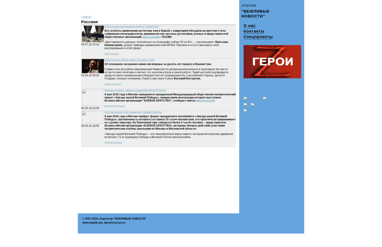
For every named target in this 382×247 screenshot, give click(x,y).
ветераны (110, 106)
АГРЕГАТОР (248, 5)
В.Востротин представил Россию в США (130, 59)
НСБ (107, 53)
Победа (109, 142)
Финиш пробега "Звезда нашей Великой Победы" (136, 90)
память (108, 84)
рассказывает (152, 36)
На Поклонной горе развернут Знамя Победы (133, 112)
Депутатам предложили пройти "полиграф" (132, 26)
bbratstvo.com (206, 100)
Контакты (254, 31)
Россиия (114, 53)
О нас (250, 25)
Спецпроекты (258, 36)
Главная (86, 16)
